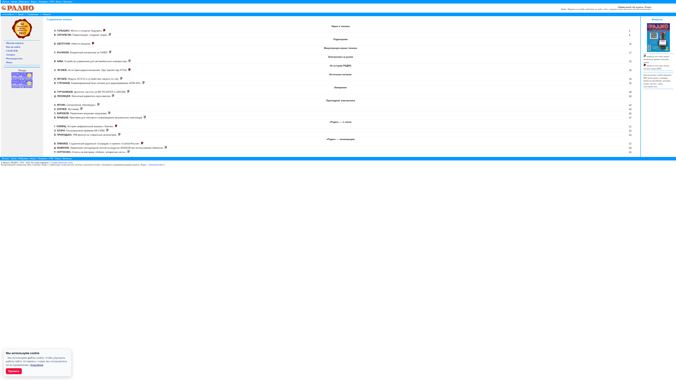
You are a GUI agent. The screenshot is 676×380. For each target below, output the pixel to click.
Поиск (58, 2)
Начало (5, 2)
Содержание (32, 14)
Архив (14, 2)
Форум (34, 2)
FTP (52, 2)
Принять (13, 371)
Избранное (24, 2)
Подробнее (36, 365)
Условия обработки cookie (62, 163)
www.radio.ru (8, 14)
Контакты (68, 2)
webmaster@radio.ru (156, 165)
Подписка (43, 2)
